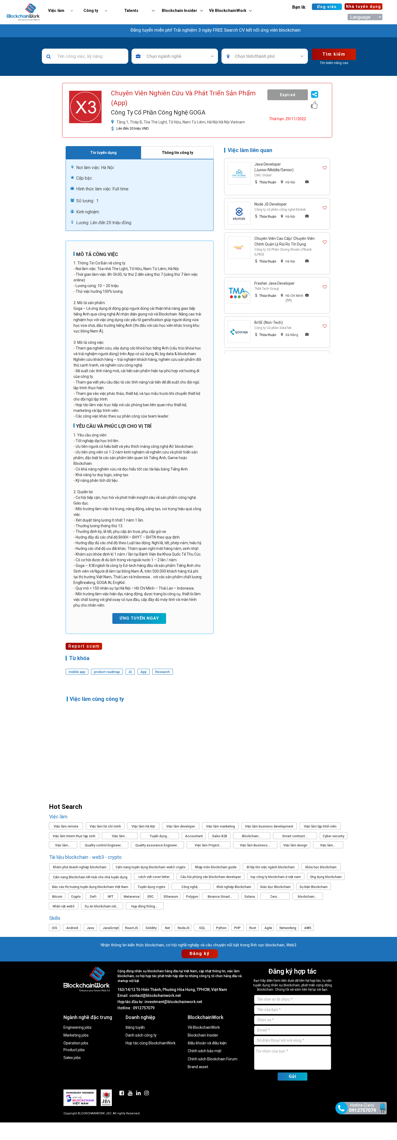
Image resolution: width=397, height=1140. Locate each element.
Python (221, 928)
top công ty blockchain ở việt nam (276, 877)
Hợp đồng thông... (144, 906)
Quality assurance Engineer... (157, 845)
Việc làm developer (180, 826)
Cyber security (333, 836)
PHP (237, 928)
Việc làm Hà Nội (143, 826)
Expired (287, 95)
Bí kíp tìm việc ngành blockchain (271, 867)
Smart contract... (295, 836)
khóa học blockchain (321, 867)
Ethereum (171, 897)
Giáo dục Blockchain (275, 887)
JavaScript (111, 928)
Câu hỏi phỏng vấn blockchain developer (210, 877)
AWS (307, 928)
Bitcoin (57, 897)
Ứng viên (327, 7)
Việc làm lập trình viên (320, 826)
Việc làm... (120, 836)
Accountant (194, 836)
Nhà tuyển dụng (363, 6)
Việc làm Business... (255, 845)
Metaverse (132, 897)
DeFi (93, 897)
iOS (54, 928)
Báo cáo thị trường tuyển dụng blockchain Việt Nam (90, 887)
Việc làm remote (66, 826)
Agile (268, 928)
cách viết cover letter (154, 877)
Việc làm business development (269, 826)
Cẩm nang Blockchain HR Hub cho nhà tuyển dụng (90, 877)
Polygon (192, 897)
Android (72, 928)
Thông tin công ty (177, 152)
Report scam (84, 646)
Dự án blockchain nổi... (102, 906)
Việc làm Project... (209, 845)
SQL (202, 928)
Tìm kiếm (333, 54)
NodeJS (184, 928)
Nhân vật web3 (64, 906)
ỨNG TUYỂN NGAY (139, 618)
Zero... (275, 897)
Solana (249, 897)
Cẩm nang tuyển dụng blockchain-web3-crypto (151, 867)
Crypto (76, 897)
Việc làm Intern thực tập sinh (74, 836)
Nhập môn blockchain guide (216, 867)
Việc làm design (295, 845)
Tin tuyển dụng (103, 152)
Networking (288, 928)
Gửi (292, 1076)
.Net (167, 928)
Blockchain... (252, 836)
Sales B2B (219, 836)
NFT (110, 897)
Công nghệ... (191, 887)
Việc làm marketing (220, 826)
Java (90, 928)
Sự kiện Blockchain (314, 887)
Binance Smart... (220, 897)
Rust (252, 928)
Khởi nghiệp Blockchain (234, 887)
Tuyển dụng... (160, 836)
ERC (150, 897)
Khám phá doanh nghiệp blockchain (79, 867)
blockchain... (308, 897)
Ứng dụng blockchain (326, 877)
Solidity (151, 928)
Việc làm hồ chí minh (105, 826)
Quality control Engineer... (104, 845)
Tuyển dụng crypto (151, 887)
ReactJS (131, 928)
